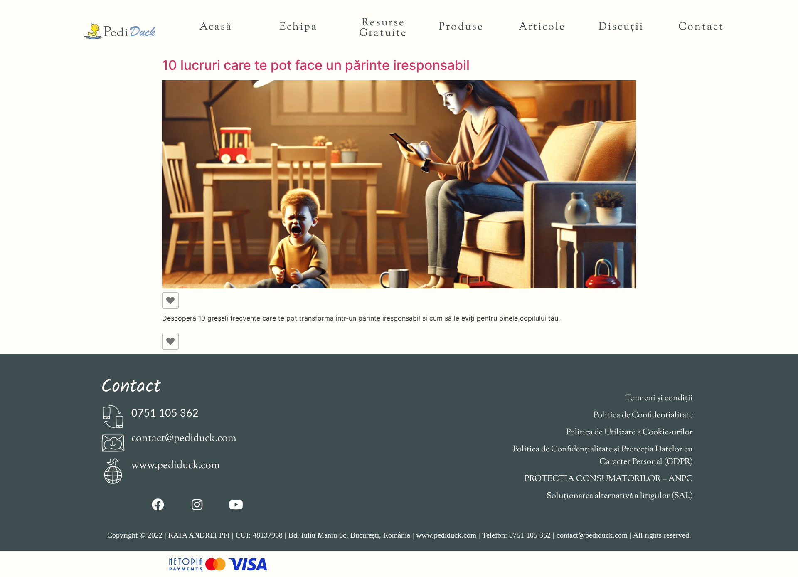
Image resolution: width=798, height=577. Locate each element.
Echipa (298, 27)
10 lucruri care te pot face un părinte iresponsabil (316, 65)
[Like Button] (170, 300)
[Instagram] (197, 504)
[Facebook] (157, 504)
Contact (701, 27)
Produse (461, 27)
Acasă (216, 27)
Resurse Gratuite (383, 28)
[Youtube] (236, 504)
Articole (542, 27)
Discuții (621, 27)
